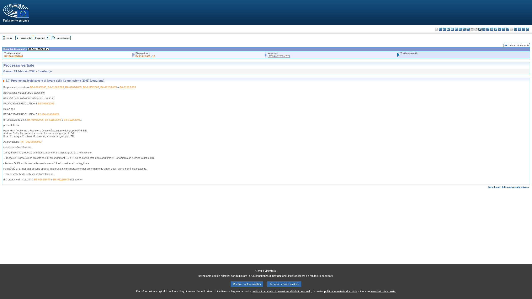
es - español (440, 29)
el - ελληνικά (460, 29)
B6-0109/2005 (73, 87)
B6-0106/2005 (56, 87)
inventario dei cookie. (383, 291)
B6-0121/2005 (127, 87)
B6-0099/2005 (38, 87)
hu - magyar (491, 29)
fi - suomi (523, 29)
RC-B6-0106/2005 (13, 56)
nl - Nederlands (499, 29)
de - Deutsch (452, 29)
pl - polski (503, 29)
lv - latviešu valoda (483, 29)
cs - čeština (444, 29)
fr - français (468, 29)
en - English (464, 29)
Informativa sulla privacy (515, 187)
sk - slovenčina (515, 29)
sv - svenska (527, 29)
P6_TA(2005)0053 (31, 141)
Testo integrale (62, 38)
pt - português (507, 29)
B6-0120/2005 (108, 87)
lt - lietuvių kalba (487, 29)
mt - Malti (495, 29)
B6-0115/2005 (91, 87)
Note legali (494, 187)
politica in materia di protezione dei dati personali (281, 291)
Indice (9, 38)
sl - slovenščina (519, 29)
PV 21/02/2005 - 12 (145, 56)
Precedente (25, 38)
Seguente (40, 38)
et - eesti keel (456, 29)
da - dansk (448, 29)
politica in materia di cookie (340, 291)
